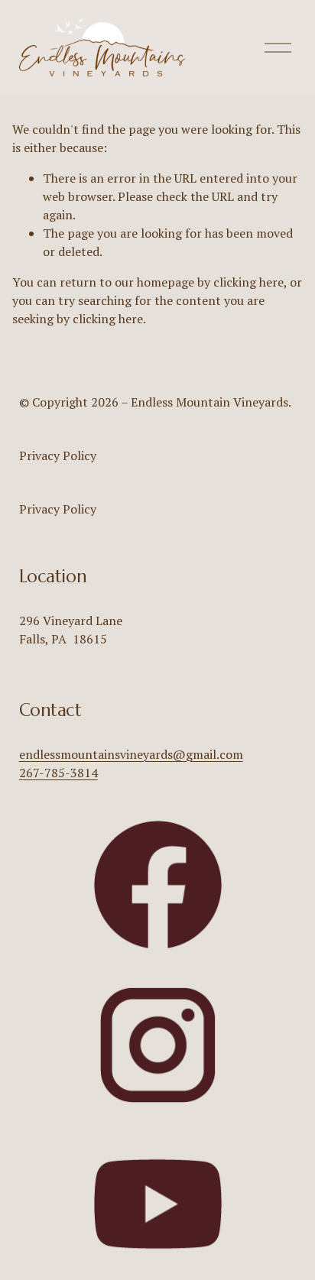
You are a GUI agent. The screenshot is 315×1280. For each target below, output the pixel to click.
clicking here (248, 282)
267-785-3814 (58, 772)
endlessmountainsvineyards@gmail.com (131, 754)
